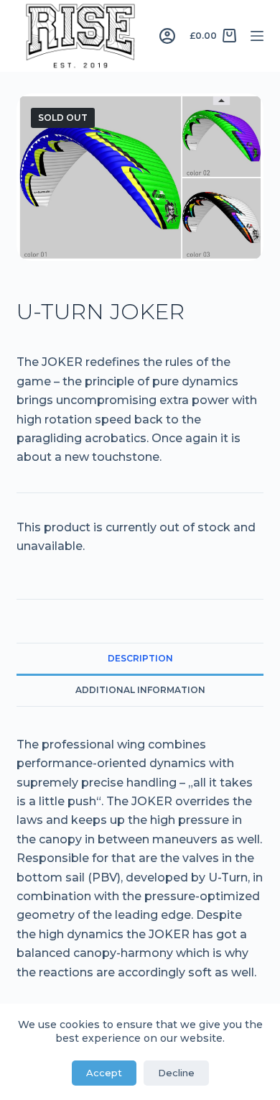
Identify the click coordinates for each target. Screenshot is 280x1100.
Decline (176, 1072)
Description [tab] (140, 658)
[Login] (167, 36)
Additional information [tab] (140, 689)
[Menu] (257, 35)
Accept (104, 1072)
